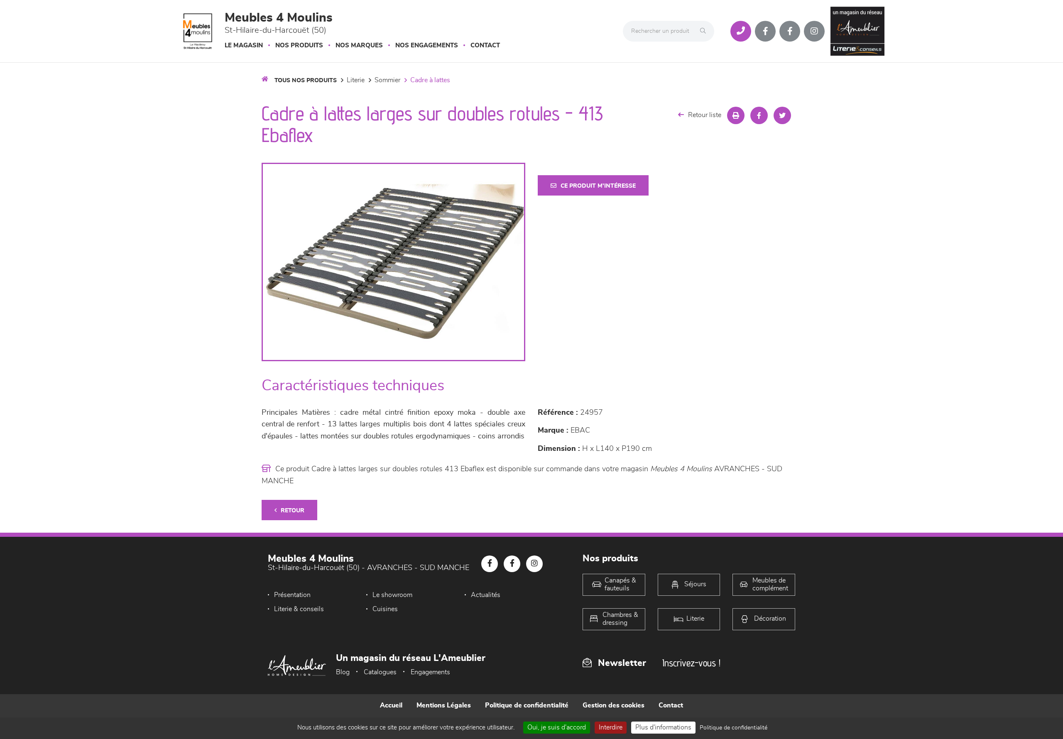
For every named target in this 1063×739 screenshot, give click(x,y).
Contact (485, 45)
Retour (292, 511)
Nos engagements (426, 45)
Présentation (292, 595)
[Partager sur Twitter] (782, 115)
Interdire (610, 727)
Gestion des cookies (613, 705)
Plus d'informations (663, 727)
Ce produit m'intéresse (598, 186)
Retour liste (704, 115)
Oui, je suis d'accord (556, 727)
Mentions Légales (443, 705)
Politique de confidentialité (526, 705)
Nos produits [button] (299, 45)
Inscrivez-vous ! (691, 663)
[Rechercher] (705, 31)
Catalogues (380, 672)
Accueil (391, 705)
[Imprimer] (736, 115)
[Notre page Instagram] (814, 31)
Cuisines (385, 609)
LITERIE (356, 80)
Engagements (430, 672)
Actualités (485, 595)
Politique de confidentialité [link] (733, 728)
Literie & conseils (299, 609)
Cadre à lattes (430, 80)
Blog (343, 672)
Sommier (387, 80)
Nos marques (359, 45)
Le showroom (392, 595)
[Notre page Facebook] (765, 31)
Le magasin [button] (244, 45)
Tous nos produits (305, 80)
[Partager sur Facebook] (759, 115)
